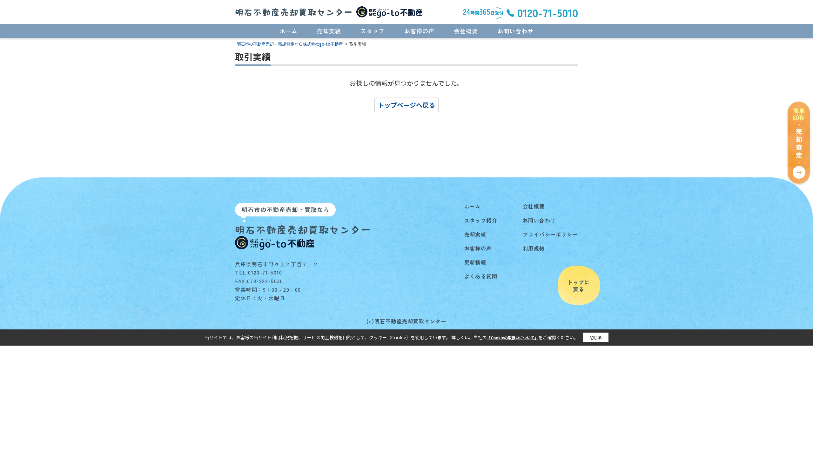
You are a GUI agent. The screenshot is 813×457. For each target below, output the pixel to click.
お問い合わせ (515, 31)
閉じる (595, 337)
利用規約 (534, 248)
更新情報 (475, 262)
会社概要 (466, 31)
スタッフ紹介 (480, 220)
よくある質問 (480, 276)
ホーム (288, 31)
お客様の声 (419, 31)
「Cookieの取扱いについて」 (512, 337)
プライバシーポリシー (550, 234)
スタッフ (372, 31)
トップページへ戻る (406, 104)
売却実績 (329, 31)
